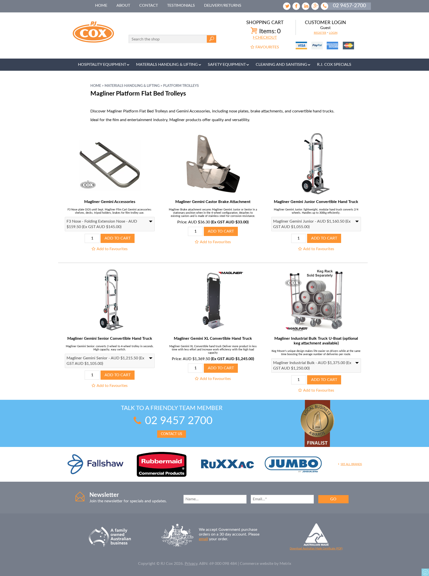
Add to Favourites (112, 249)
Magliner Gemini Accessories (109, 202)
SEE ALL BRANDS (351, 464)
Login (333, 33)
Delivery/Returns (222, 5)
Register (320, 33)
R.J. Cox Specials (334, 65)
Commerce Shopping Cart (425, 572)
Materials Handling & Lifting (167, 65)
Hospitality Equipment (102, 65)
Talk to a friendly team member (171, 420)
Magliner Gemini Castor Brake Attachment (212, 202)
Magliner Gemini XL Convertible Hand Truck (213, 338)
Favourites (267, 47)
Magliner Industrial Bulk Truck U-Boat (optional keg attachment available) (316, 341)
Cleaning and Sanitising (281, 65)
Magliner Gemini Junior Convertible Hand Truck (316, 202)
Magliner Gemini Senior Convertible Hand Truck (109, 338)
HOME (101, 5)
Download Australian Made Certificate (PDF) (316, 548)
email (203, 539)
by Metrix (282, 564)
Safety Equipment (227, 65)
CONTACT (148, 5)
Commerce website (256, 564)
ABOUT (123, 5)
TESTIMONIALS (181, 5)
